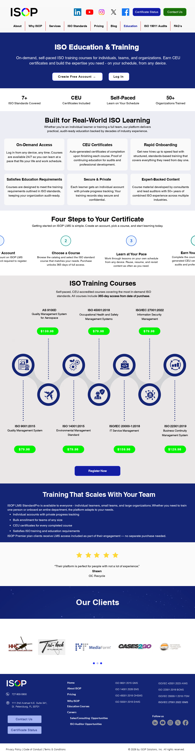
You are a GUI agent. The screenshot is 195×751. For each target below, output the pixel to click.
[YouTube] (89, 12)
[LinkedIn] (77, 12)
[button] (17, 26)
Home (70, 682)
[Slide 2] (97, 663)
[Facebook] (125, 12)
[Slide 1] (94, 663)
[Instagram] (101, 12)
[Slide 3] (101, 663)
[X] (113, 12)
